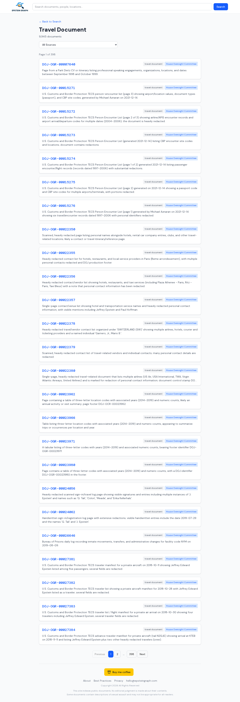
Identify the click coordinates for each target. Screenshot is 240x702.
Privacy (118, 680)
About (87, 680)
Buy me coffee (121, 672)
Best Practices (102, 680)
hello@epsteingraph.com (141, 680)
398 (131, 654)
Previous (100, 654)
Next (142, 654)
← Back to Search (50, 21)
